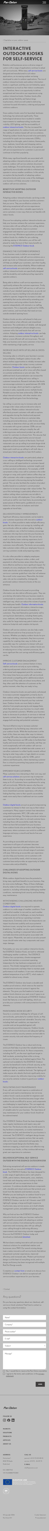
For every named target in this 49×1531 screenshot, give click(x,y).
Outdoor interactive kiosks (13, 457)
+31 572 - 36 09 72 (36, 1461)
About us (7, 1444)
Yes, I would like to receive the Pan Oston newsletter (26, 1371)
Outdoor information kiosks (32, 604)
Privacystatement (40, 1518)
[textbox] (24, 1345)
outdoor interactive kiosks (13, 127)
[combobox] (24, 1345)
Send (40, 1384)
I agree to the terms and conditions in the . (25, 1375)
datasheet (26, 1237)
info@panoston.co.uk (31, 1468)
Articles (6, 1440)
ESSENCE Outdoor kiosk (23, 246)
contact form (19, 1271)
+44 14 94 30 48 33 (36, 1458)
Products (7, 1436)
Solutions (7, 1432)
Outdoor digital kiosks (12, 805)
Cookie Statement (40, 1515)
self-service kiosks (35, 71)
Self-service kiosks (10, 664)
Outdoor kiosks (18, 367)
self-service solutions (11, 777)
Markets (6, 1429)
